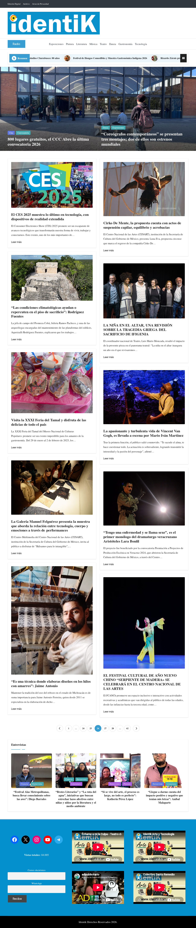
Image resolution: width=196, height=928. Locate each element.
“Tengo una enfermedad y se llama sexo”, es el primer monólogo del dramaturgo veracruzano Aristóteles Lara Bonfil (140, 536)
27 (105, 728)
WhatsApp (37, 883)
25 (91, 728)
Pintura (127, 783)
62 (127, 728)
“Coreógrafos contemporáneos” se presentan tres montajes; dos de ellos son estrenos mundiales (142, 139)
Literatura (76, 783)
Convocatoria (23, 132)
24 (83, 728)
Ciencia (24, 783)
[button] (16, 44)
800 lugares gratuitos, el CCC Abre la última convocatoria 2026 (48, 141)
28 (113, 728)
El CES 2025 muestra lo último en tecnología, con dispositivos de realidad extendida (50, 216)
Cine (11, 132)
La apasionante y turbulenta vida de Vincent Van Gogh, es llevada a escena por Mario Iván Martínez (143, 433)
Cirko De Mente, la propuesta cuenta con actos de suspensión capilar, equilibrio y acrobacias (142, 225)
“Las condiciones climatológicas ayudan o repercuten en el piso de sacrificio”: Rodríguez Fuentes (47, 312)
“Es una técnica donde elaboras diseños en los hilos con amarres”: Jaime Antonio (51, 683)
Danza (105, 127)
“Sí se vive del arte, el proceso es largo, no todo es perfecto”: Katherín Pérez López (120, 795)
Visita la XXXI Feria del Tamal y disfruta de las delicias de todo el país (48, 422)
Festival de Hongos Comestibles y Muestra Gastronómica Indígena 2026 (37, 58)
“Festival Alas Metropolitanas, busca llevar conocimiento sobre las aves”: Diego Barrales (31, 795)
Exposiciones (118, 127)
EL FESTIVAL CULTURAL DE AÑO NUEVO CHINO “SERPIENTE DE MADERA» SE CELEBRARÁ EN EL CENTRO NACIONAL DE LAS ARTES (142, 682)
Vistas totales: (32, 855)
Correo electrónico (36, 870)
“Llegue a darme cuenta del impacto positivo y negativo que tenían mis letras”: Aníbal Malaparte (164, 797)
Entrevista (37, 783)
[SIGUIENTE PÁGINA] (136, 728)
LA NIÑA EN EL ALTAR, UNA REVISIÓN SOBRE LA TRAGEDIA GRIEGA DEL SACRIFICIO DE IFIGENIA (137, 329)
